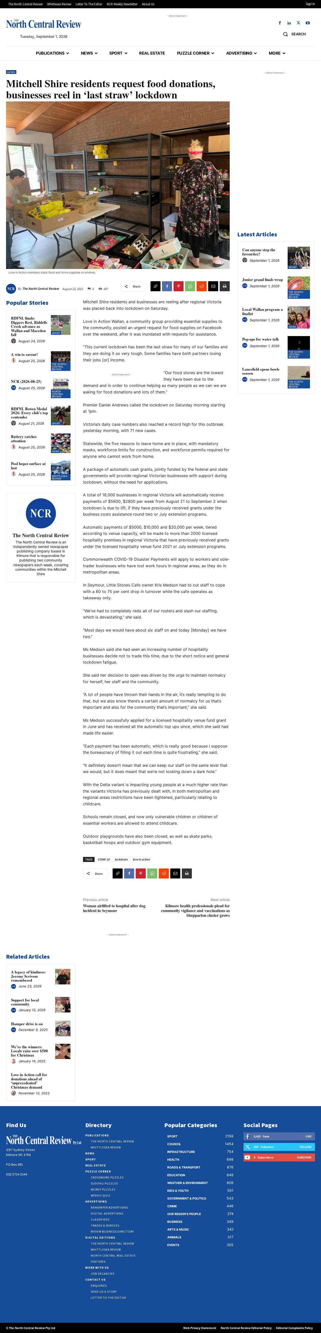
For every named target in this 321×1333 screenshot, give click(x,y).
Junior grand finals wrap (262, 279)
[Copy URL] (155, 286)
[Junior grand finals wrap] (299, 287)
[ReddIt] (202, 286)
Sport (56, 333)
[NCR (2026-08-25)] (60, 388)
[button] (292, 34)
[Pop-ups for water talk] (299, 347)
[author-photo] (14, 341)
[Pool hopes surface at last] (60, 470)
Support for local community (25, 1002)
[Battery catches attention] (60, 443)
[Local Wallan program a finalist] (299, 317)
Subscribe (304, 1157)
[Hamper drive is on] (63, 1028)
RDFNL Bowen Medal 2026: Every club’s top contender (29, 413)
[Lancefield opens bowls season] (299, 377)
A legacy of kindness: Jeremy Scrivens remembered (28, 976)
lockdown (121, 859)
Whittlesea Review (59, 477)
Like (308, 1136)
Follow (305, 1147)
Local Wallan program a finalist (262, 311)
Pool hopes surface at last (28, 466)
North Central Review (57, 394)
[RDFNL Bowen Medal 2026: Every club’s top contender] (60, 415)
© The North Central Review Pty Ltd (30, 1328)
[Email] (213, 286)
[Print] (225, 286)
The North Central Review (40, 288)
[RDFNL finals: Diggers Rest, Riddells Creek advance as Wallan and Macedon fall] (60, 325)
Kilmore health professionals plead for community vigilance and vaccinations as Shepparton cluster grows (195, 910)
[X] (298, 23)
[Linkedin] (289, 23)
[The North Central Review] (12, 289)
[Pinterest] (179, 286)
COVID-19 (104, 859)
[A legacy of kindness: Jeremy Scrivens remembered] (63, 976)
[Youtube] (307, 23)
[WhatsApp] (190, 286)
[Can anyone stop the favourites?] (299, 258)
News (11, 72)
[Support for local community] (63, 1004)
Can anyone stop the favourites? (258, 252)
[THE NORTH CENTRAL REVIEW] (43, 24)
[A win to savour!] (60, 361)
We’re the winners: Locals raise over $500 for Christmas (29, 1051)
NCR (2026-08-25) (26, 381)
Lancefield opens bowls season (260, 371)
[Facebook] (279, 23)
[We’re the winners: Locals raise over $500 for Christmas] (63, 1051)
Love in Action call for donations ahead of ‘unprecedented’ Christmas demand (29, 1081)
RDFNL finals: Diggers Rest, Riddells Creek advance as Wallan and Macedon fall (29, 326)
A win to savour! (24, 354)
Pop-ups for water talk (260, 339)
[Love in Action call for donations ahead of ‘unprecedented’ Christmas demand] (63, 1079)
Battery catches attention (24, 438)
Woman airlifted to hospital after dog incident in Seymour (114, 908)
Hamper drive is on (27, 1023)
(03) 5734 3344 (16, 1174)
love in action (141, 859)
